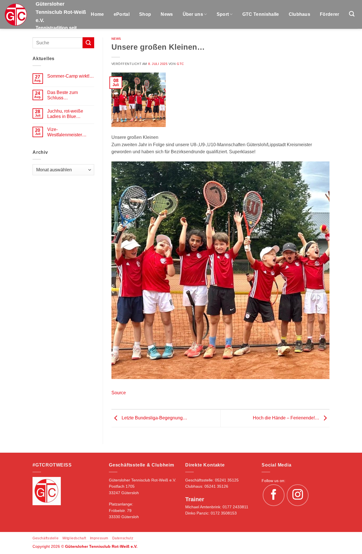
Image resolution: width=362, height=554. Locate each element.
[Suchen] (352, 13)
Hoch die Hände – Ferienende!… (286, 418)
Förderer (329, 14)
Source (118, 392)
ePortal (122, 14)
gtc (180, 63)
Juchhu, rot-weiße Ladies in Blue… (65, 114)
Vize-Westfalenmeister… (67, 132)
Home (97, 14)
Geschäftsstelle (46, 538)
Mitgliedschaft (74, 538)
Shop (145, 14)
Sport (223, 14)
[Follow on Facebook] (274, 495)
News (167, 14)
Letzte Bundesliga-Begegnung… (153, 418)
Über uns (193, 14)
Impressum (99, 538)
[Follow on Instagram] (298, 495)
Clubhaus (300, 14)
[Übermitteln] (88, 42)
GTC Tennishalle (260, 14)
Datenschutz (122, 538)
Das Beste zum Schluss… (62, 95)
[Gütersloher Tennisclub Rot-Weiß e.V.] (15, 14)
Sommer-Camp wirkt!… (70, 76)
